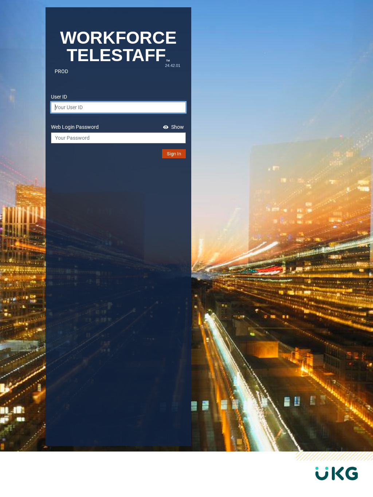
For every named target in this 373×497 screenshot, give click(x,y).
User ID (59, 97)
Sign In (174, 153)
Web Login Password (75, 127)
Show (177, 127)
